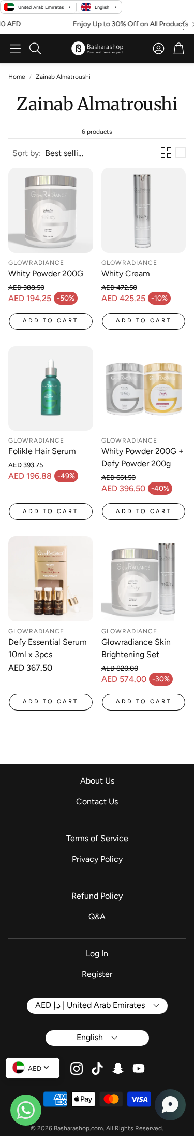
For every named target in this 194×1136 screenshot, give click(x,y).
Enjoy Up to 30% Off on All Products (122, 24)
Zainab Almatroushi (63, 76)
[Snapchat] (118, 1068)
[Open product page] (50, 210)
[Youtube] (138, 1068)
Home (16, 76)
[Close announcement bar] (183, 22)
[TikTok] (97, 1068)
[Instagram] (76, 1068)
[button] (15, 48)
